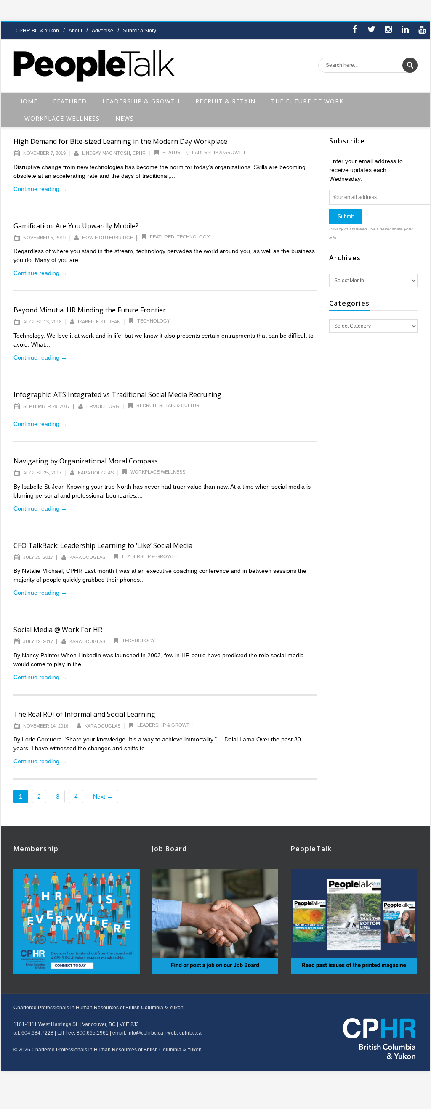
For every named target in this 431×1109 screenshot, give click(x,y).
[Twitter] (371, 30)
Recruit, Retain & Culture (169, 405)
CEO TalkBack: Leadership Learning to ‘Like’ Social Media (102, 545)
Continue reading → (40, 188)
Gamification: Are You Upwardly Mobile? (75, 225)
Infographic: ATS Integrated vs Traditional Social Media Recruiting (117, 394)
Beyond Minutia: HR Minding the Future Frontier (89, 310)
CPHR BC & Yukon (37, 31)
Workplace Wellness (62, 118)
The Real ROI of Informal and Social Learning (84, 714)
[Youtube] (421, 30)
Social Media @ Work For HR (57, 629)
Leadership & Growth (141, 101)
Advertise (102, 31)
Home (27, 101)
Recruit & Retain (225, 101)
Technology (193, 236)
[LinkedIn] (404, 30)
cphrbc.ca (190, 1033)
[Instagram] (388, 30)
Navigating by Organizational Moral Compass (85, 461)
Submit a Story (139, 31)
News (124, 118)
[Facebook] (354, 30)
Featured (70, 101)
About (75, 31)
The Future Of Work (307, 101)
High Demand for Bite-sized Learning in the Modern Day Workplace (120, 141)
